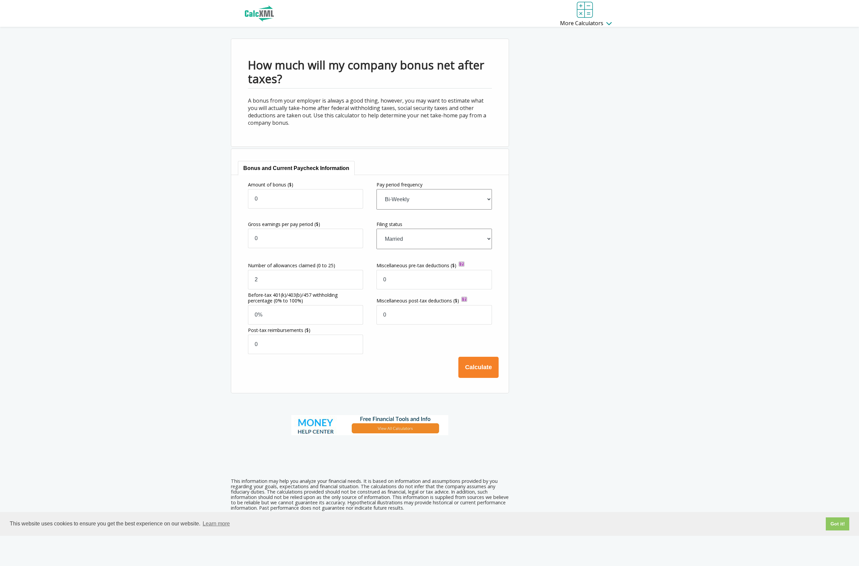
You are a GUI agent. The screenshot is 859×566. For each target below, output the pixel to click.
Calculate (478, 367)
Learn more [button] (216, 523)
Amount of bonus (270, 184)
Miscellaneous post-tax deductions (417, 300)
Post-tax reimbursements (279, 330)
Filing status (389, 224)
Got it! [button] (837, 523)
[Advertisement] (370, 454)
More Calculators (582, 23)
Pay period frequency (399, 184)
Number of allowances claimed (291, 265)
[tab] (296, 168)
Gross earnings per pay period (284, 224)
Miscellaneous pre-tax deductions (416, 265)
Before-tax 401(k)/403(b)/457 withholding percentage (293, 298)
